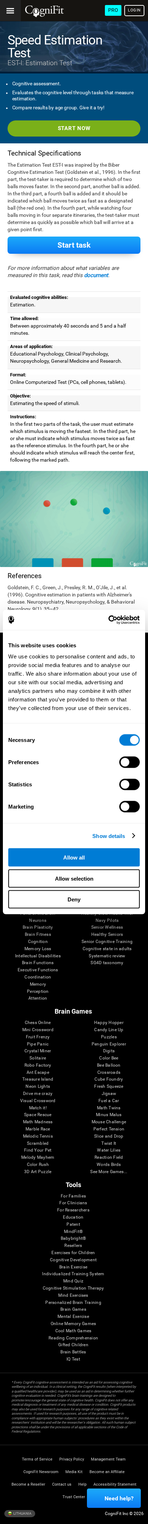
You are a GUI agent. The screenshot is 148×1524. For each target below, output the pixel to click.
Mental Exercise (73, 1316)
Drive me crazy (37, 1093)
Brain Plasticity (38, 927)
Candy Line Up (108, 1030)
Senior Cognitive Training (107, 941)
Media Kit (74, 1472)
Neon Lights (38, 1086)
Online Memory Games (73, 1323)
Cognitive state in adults (107, 949)
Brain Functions (38, 963)
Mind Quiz (73, 1281)
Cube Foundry (108, 1079)
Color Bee (108, 1058)
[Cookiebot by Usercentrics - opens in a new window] (108, 620)
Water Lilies (108, 1150)
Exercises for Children (73, 1253)
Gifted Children (73, 1345)
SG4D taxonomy (107, 963)
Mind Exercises (73, 1295)
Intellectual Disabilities (38, 956)
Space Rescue (38, 1115)
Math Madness (38, 1122)
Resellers (73, 1245)
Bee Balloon (109, 1065)
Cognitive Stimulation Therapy (73, 1288)
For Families (73, 1196)
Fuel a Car (108, 1101)
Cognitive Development (73, 1260)
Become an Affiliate (107, 1472)
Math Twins (108, 1108)
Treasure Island (38, 1079)
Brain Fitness (38, 934)
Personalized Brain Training (73, 1302)
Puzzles (109, 1037)
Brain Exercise (73, 1267)
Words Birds (109, 1164)
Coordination (37, 977)
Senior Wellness (107, 927)
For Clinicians (73, 1203)
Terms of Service (37, 1459)
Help (82, 1484)
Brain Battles (73, 1352)
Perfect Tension (109, 1129)
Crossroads (108, 1072)
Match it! (38, 1108)
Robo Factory (37, 1065)
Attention (37, 998)
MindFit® (73, 1231)
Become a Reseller (28, 1484)
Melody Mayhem (37, 1157)
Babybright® (73, 1238)
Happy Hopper (109, 1022)
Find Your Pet (37, 1150)
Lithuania (22, 1513)
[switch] (129, 762)
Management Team (108, 1459)
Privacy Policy (71, 1459)
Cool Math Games (73, 1331)
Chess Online (38, 1022)
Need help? (119, 1498)
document (96, 275)
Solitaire (37, 1058)
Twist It (108, 1143)
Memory (38, 984)
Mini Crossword (38, 1030)
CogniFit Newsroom (41, 1472)
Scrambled (37, 1143)
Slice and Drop (108, 1136)
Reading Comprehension (73, 1338)
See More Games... (108, 1172)
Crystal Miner (37, 1051)
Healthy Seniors (107, 934)
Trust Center (74, 1497)
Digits (109, 1051)
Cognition (38, 941)
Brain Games (73, 1309)
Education (73, 1217)
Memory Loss (37, 949)
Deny (74, 899)
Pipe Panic (37, 1044)
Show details (108, 836)
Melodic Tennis (38, 1136)
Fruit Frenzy (38, 1037)
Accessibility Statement (115, 1484)
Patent (73, 1224)
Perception (37, 991)
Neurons (37, 920)
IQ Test (73, 1359)
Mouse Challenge (109, 1122)
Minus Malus (109, 1115)
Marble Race (38, 1129)
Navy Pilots (107, 920)
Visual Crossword (38, 1101)
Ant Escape (38, 1072)
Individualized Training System (73, 1274)
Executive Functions (38, 970)
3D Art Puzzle (37, 1172)
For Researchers (73, 1210)
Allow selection (74, 878)
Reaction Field (108, 1157)
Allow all (74, 857)
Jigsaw (109, 1093)
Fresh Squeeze (108, 1086)
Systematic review (107, 956)
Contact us (61, 1484)
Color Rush (38, 1164)
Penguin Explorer (109, 1044)
